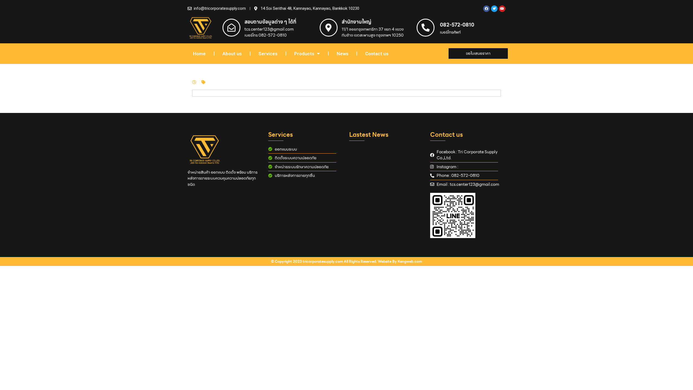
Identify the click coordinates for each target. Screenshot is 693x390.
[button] (478, 53)
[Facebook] (486, 8)
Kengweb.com (410, 261)
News (342, 53)
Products (304, 53)
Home (199, 53)
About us (232, 53)
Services (268, 53)
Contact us (376, 53)
